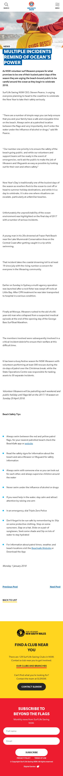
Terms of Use (40, 758)
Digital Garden (30, 766)
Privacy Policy (24, 758)
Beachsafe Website (42, 548)
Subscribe (32, 752)
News (6, 46)
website (29, 443)
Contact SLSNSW (31, 686)
